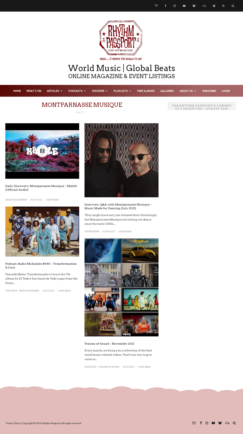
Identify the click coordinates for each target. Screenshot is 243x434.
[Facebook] (165, 6)
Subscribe (209, 91)
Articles (53, 91)
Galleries (167, 91)
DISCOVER (98, 91)
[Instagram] (174, 6)
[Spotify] (214, 6)
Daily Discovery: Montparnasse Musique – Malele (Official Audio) (41, 187)
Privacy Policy (13, 423)
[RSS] (223, 6)
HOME (17, 91)
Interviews (91, 231)
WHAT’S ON (34, 91)
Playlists (121, 91)
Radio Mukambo (29, 290)
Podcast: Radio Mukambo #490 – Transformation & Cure (41, 265)
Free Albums (146, 91)
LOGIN (226, 91)
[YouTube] (184, 6)
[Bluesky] (194, 6)
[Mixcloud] (204, 6)
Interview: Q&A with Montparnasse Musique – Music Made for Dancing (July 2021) (118, 206)
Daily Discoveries (16, 199)
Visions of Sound (108, 367)
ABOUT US (186, 91)
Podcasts (75, 91)
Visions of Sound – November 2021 (109, 343)
